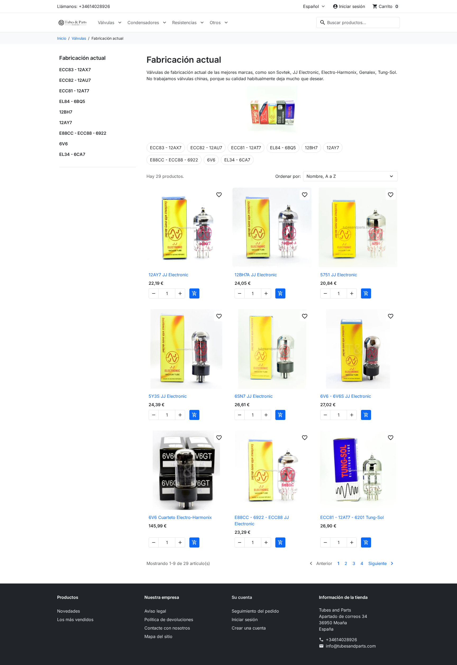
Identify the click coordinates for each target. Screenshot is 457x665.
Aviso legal (155, 611)
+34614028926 (341, 639)
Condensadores (143, 22)
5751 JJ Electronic (338, 274)
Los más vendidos (75, 619)
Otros (215, 22)
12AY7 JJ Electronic (168, 274)
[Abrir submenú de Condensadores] (164, 22)
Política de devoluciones (168, 619)
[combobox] (358, 22)
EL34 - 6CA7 (72, 154)
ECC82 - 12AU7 (75, 80)
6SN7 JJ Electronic (254, 396)
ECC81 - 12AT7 (74, 90)
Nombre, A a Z (321, 176)
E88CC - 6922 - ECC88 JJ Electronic (262, 520)
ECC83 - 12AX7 (75, 69)
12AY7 (65, 122)
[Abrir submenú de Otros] (226, 22)
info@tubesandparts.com (351, 646)
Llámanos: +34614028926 (83, 6)
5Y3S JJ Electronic (168, 396)
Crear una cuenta (249, 628)
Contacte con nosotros (167, 628)
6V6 (63, 143)
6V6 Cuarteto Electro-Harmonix (180, 517)
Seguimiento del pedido (255, 611)
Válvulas (106, 22)
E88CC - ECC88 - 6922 (82, 133)
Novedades (68, 611)
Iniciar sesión (245, 619)
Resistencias (184, 22)
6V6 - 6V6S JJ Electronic (345, 396)
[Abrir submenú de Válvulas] (119, 22)
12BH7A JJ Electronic (256, 274)
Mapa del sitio (158, 636)
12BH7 (65, 112)
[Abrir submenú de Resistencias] (202, 22)
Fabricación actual (82, 58)
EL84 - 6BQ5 (72, 101)
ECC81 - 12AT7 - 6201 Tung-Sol (352, 517)
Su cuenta (242, 597)
